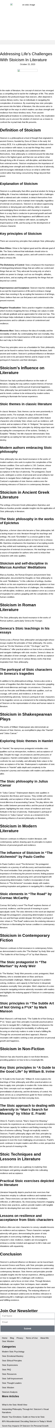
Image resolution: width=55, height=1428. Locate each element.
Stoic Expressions (10, 1365)
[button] (27, 42)
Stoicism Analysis (9, 1392)
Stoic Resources (9, 1374)
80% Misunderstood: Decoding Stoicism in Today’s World (27, 1421)
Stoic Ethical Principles (12, 1360)
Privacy (20, 1338)
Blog (12, 1338)
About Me (44, 1338)
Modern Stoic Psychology (13, 1351)
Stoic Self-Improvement (12, 1378)
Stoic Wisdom (8, 1341)
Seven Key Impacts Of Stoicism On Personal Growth (25, 1426)
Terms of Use (32, 1338)
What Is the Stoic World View (14, 1405)
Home (4, 1338)
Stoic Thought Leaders (12, 1383)
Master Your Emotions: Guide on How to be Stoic (23, 1417)
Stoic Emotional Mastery (12, 1356)
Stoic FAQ (6, 1369)
